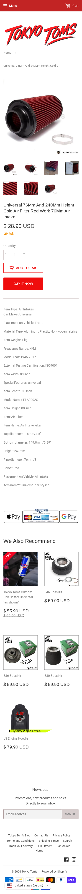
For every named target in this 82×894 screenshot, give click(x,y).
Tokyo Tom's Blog (19, 835)
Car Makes (63, 846)
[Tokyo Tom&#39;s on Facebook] (66, 860)
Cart (75, 6)
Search (67, 840)
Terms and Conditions (21, 840)
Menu (13, 6)
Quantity (9, 246)
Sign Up (70, 814)
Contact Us (41, 835)
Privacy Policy (61, 835)
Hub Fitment (44, 846)
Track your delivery (20, 846)
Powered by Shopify (54, 871)
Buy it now (23, 284)
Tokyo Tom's (29, 871)
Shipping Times (49, 840)
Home (7, 52)
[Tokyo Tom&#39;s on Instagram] (74, 860)
